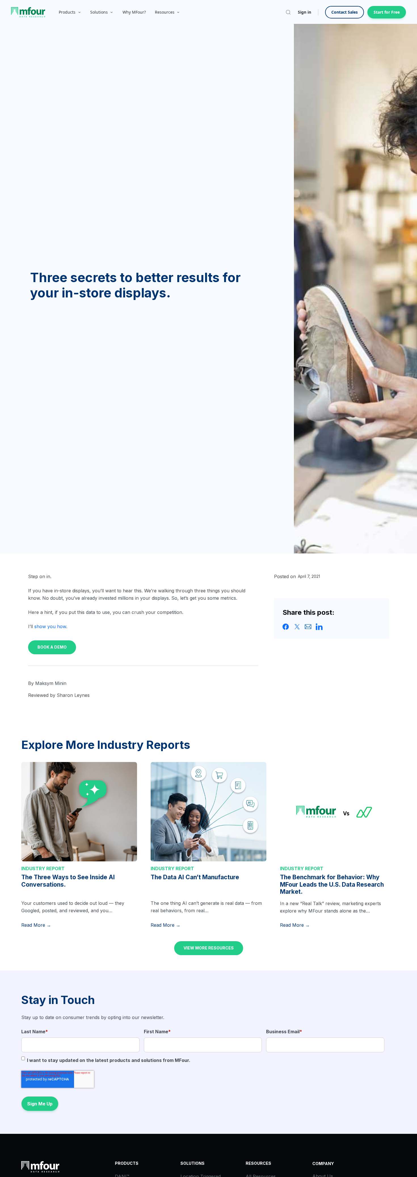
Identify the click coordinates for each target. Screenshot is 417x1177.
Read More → (36, 925)
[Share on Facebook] (286, 626)
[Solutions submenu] (111, 12)
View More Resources (209, 947)
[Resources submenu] (178, 12)
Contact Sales (344, 12)
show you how (50, 626)
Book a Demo (52, 647)
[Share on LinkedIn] (319, 626)
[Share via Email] (308, 626)
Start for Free (387, 12)
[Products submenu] (79, 12)
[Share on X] (297, 626)
